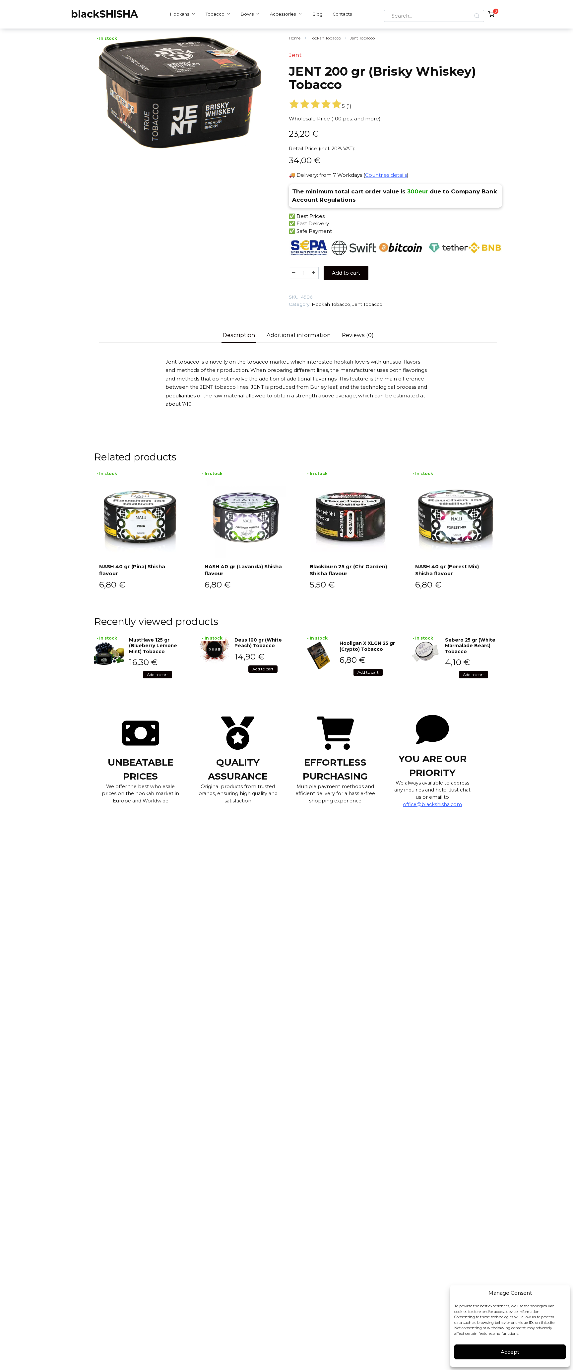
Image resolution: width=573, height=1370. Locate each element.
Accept (510, 1352)
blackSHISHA (104, 14)
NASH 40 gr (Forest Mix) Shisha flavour (447, 570)
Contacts (342, 14)
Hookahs (179, 14)
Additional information (299, 335)
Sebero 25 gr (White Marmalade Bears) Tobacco (470, 645)
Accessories (283, 14)
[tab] (239, 335)
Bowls (247, 14)
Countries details (386, 175)
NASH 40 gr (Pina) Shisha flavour (132, 570)
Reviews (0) (358, 335)
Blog (317, 14)
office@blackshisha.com (432, 804)
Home (294, 37)
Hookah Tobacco (325, 37)
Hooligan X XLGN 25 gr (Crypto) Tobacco (367, 646)
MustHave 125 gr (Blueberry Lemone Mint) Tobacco (153, 645)
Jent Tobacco (362, 37)
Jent (295, 55)
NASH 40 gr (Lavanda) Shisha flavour (243, 570)
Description (239, 335)
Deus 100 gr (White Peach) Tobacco (258, 643)
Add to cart (346, 273)
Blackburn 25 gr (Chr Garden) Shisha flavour (348, 570)
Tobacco (215, 14)
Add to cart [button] (157, 674)
